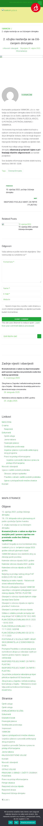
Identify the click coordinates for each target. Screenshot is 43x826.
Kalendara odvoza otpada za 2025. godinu (18, 398)
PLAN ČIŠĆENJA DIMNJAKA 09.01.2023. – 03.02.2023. (19, 621)
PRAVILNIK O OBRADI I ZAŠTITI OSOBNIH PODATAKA (19, 774)
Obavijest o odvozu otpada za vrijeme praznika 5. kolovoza (18, 604)
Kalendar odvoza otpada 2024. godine (18, 564)
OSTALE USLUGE (9, 769)
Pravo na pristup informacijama (17, 456)
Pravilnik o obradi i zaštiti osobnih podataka (22, 477)
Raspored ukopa (9, 790)
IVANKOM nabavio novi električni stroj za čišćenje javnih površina (19, 555)
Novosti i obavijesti (11, 48)
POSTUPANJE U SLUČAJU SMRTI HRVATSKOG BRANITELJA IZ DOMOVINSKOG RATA (19, 642)
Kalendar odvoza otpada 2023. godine (18, 560)
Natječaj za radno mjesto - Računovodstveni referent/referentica (18, 582)
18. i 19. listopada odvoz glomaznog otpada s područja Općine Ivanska (18, 520)
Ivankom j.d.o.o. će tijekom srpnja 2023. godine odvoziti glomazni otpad (18, 549)
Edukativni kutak (8, 718)
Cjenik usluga (9, 436)
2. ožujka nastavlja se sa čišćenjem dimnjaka (16, 526)
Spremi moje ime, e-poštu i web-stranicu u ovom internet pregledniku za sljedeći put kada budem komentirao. (21, 309)
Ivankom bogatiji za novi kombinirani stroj (19, 544)
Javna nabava (10, 439)
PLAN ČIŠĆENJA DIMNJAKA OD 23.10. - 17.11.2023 (18, 634)
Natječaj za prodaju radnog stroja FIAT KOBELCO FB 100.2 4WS (18, 575)
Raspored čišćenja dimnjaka (13, 793)
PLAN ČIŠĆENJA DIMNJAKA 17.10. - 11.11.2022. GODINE (17, 627)
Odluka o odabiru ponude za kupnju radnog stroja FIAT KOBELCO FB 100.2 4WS (19, 614)
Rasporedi (8, 429)
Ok (11, 822)
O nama (5, 425)
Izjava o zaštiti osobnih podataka (16, 470)
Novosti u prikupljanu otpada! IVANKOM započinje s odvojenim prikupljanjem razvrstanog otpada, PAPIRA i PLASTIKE (19, 590)
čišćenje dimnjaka (15, 171)
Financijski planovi (11, 443)
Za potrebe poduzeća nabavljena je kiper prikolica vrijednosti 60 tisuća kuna (19, 676)
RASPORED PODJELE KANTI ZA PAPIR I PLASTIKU (18, 663)
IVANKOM (6, 29)
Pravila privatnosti (28, 822)
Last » (7, 800)
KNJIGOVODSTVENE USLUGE (14, 755)
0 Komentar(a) (21, 51)
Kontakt (5, 484)
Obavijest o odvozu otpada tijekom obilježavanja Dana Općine (19, 598)
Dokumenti (6, 432)
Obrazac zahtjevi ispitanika (15, 473)
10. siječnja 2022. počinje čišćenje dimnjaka (16, 513)
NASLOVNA (6, 422)
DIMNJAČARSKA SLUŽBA (12, 711)
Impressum (6, 728)
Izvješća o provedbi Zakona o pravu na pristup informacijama (18, 747)
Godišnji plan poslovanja (14, 446)
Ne (16, 822)
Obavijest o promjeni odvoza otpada (17, 609)
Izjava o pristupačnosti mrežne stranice (20, 480)
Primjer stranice (8, 783)
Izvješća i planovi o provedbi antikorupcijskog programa (19, 740)
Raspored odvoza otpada (13, 786)
